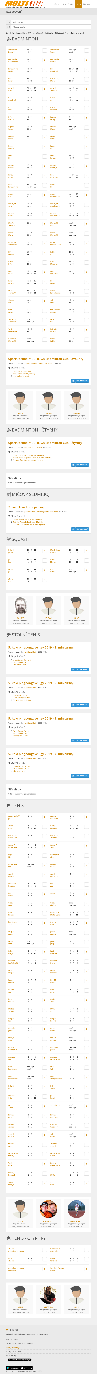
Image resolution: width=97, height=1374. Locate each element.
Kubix (10, 155)
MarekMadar (55, 206)
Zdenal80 (11, 52)
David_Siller (12, 847)
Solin (10, 302)
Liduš (52, 175)
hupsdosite (54, 912)
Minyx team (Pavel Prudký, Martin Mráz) (28, 455)
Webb (52, 52)
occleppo (53, 828)
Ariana (10, 826)
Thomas (53, 838)
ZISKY (10, 1040)
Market (53, 999)
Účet (55, 4)
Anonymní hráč (14, 816)
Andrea (53, 816)
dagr (10, 855)
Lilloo (52, 989)
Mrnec (10, 139)
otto (52, 857)
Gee (9, 98)
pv (9, 818)
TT (51, 895)
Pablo (52, 252)
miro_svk (53, 992)
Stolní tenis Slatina (30, 652)
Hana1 (52, 98)
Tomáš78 (12, 293)
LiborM (53, 980)
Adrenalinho (12, 49)
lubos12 (53, 867)
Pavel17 (11, 81)
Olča (10, 1067)
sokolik (53, 107)
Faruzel (53, 61)
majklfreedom (55, 245)
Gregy (10, 903)
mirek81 (53, 1028)
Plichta (10, 290)
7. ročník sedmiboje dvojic (27, 507)
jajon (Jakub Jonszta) (21, 376)
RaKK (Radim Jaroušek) (22, 371)
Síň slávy (86, 4)
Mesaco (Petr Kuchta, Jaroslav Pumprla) (28, 460)
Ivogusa (53, 922)
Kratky (52, 970)
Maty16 (53, 982)
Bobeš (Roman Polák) (21, 766)
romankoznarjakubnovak (17, 1251)
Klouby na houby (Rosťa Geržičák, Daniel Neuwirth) (32, 457)
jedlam (52, 941)
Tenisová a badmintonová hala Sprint (38, 363)
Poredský (11, 886)
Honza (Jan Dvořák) (20, 695)
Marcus (53, 129)
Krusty (52, 146)
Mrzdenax (54, 110)
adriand (11, 1117)
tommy (11, 1156)
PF (51, 148)
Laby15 (11, 165)
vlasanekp (54, 177)
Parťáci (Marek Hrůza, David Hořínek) (27, 519)
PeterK (10, 1086)
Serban (11, 1011)
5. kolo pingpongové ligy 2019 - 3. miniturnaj (41, 718)
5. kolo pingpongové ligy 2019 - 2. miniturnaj (41, 683)
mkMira (11, 1001)
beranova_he (13, 69)
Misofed (11, 119)
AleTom (11, 1249)
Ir (8, 107)
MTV (10, 1258)
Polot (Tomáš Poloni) (21, 731)
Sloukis (11, 167)
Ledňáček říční (13, 963)
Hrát (62, 4)
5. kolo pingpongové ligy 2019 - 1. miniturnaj (41, 647)
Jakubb (52, 932)
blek (51, 69)
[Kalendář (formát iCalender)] (73, 381)
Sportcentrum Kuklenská (33, 447)
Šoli (9, 867)
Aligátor (53, 905)
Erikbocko (12, 883)
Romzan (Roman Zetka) (22, 700)
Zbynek (53, 562)
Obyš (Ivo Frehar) (19, 771)
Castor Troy (54, 78)
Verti (10, 206)
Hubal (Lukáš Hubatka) (21, 698)
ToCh (52, 847)
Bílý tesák (54, 1251)
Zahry (52, 1088)
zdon (52, 886)
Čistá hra (53, 1261)
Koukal (10, 71)
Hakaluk (11, 550)
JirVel (10, 117)
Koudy (52, 136)
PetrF (10, 1059)
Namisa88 (54, 818)
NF (51, 100)
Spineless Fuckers (57, 1268)
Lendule (53, 158)
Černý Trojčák (55, 1249)
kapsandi (11, 961)
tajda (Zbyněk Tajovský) (22, 660)
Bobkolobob (13, 61)
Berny (52, 826)
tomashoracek (55, 293)
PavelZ (10, 1076)
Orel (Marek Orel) (19, 665)
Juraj (10, 905)
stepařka (53, 1124)
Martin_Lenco (55, 915)
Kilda (10, 944)
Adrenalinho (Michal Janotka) (24, 373)
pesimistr (11, 876)
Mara (10, 110)
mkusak (11, 1047)
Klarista (53, 127)
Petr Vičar (54, 273)
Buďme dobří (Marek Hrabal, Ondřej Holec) (29, 524)
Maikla (52, 81)
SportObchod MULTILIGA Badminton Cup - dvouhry (45, 359)
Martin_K (53, 167)
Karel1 (52, 559)
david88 (53, 864)
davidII (10, 874)
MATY (10, 895)
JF (9, 559)
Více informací (82, 381)
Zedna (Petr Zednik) (20, 736)
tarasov (11, 915)
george (53, 893)
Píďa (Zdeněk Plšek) (20, 662)
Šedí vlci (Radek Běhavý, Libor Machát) (28, 522)
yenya (10, 177)
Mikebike (53, 953)
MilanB (11, 213)
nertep (52, 119)
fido (51, 883)
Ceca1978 (12, 1270)
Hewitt (10, 828)
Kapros (53, 117)
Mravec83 (54, 223)
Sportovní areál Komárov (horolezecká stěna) (41, 512)
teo (9, 562)
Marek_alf (54, 71)
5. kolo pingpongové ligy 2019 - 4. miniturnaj (41, 754)
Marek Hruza (55, 550)
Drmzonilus (12, 838)
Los (78, 4)
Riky (9, 857)
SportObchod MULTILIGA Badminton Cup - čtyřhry (45, 443)
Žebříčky (71, 4)
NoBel (52, 1258)
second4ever (13, 1079)
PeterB (53, 139)
